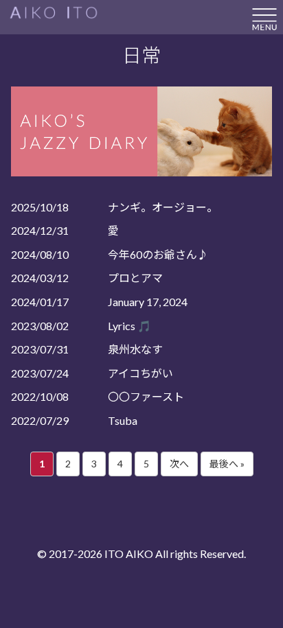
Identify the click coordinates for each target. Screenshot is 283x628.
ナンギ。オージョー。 (163, 206)
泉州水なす (135, 349)
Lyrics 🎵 (129, 325)
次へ (179, 463)
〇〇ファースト (146, 396)
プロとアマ (135, 277)
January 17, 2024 (148, 301)
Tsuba (122, 420)
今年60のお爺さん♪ (158, 254)
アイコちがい (140, 373)
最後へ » (227, 463)
